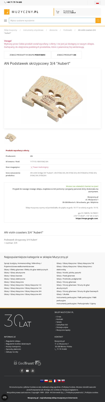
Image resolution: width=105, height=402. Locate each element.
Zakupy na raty (12, 352)
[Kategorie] (5, 20)
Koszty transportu (13, 346)
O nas (58, 316)
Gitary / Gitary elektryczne (14, 279)
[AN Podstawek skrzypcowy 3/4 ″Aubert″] (52, 98)
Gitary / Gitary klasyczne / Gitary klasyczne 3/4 (22, 291)
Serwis (59, 322)
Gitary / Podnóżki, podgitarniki (69, 279)
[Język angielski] (42, 380)
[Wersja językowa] (97, 3)
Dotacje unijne (62, 327)
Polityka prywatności (74, 392)
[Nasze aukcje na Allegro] (32, 370)
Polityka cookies (91, 392)
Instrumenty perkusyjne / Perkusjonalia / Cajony (76, 303)
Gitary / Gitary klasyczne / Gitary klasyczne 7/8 (75, 263)
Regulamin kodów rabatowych (18, 344)
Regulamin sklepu (13, 341)
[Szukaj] (98, 20)
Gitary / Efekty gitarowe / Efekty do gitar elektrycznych (26, 269)
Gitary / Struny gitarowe (66, 282)
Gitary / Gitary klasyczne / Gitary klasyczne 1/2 (22, 285)
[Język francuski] (54, 380)
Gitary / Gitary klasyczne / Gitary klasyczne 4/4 (22, 294)
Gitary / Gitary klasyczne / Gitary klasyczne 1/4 (22, 288)
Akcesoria (53, 30)
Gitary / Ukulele (63, 294)
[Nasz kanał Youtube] (27, 370)
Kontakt (59, 319)
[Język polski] (46, 380)
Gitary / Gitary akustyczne (14, 272)
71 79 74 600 (61, 349)
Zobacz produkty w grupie (27, 55)
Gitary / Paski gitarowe (66, 275)
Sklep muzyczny (10, 30)
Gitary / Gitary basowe (13, 275)
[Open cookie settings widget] (4, 397)
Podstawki (67, 30)
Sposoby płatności (13, 349)
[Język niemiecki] (50, 380)
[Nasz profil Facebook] (22, 370)
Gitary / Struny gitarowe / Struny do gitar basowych (77, 291)
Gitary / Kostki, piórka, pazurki (69, 272)
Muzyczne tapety (63, 330)
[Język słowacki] (63, 380)
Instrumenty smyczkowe (33, 30)
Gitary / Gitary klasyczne (14, 282)
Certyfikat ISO (62, 324)
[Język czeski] (59, 380)
